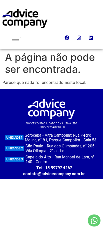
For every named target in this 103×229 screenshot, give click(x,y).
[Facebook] (69, 40)
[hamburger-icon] (15, 40)
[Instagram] (81, 40)
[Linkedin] (93, 40)
